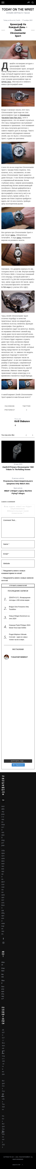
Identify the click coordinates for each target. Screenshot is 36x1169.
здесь (12, 235)
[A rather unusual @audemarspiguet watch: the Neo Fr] (18, 750)
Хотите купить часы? (2, 992)
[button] (9, 384)
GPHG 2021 (6, 82)
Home (2, 976)
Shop (2, 982)
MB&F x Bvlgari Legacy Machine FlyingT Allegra (18, 490)
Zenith (18, 20)
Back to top (16, 1164)
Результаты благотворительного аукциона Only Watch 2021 (18, 481)
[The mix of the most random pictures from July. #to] (18, 718)
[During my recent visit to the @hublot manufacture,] (18, 670)
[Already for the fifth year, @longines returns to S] (18, 702)
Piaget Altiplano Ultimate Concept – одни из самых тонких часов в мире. (18, 637)
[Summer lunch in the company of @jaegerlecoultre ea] (18, 734)
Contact (3, 969)
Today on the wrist (9, 20)
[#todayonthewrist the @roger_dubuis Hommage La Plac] (18, 686)
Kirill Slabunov (22, 421)
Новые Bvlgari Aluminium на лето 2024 (3, 1131)
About (3, 963)
